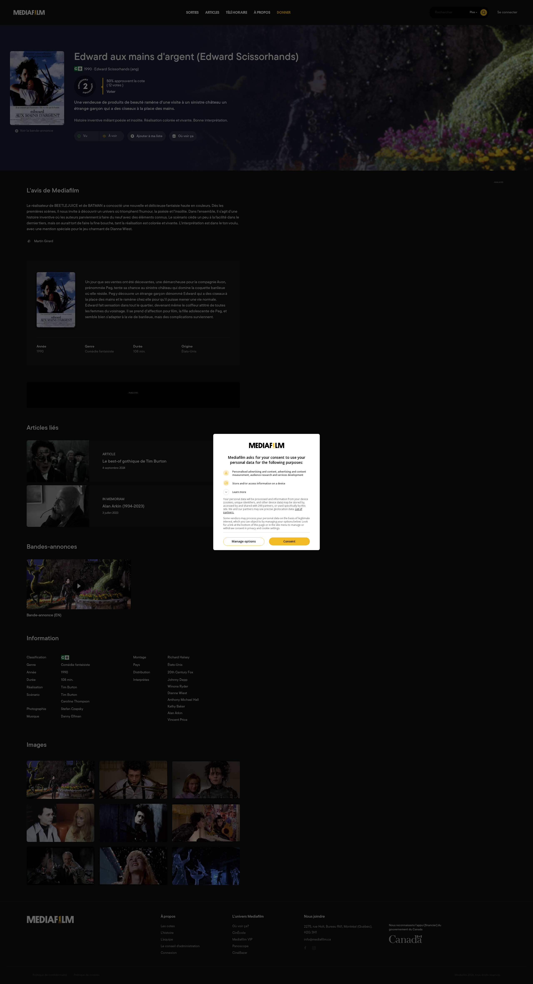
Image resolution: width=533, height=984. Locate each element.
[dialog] (266, 492)
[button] (266, 492)
